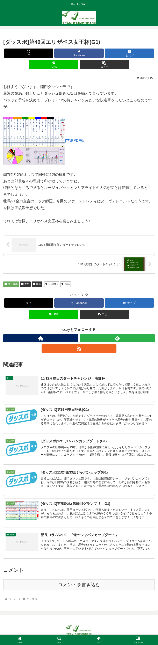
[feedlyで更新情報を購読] (117, 338)
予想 (26, 284)
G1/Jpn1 (53, 284)
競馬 (38, 284)
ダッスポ (13, 284)
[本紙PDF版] (75, 140)
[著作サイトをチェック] (40, 338)
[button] (104, 64)
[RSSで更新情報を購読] (79, 348)
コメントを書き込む (79, 584)
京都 (67, 284)
